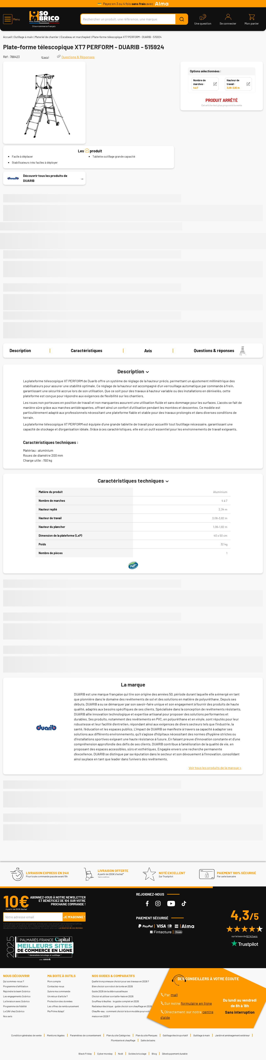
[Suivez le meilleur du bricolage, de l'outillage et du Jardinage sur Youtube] (171, 903)
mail (174, 994)
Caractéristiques (86, 350)
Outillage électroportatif (175, 1035)
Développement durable (174, 1053)
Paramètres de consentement (85, 1035)
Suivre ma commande (58, 991)
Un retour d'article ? (57, 996)
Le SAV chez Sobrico (14, 1011)
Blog (154, 1053)
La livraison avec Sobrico (16, 1001)
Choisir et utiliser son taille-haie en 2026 (112, 996)
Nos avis (7, 1016)
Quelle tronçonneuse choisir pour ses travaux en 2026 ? (120, 981)
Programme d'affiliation (15, 986)
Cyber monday (105, 1053)
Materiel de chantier (47, 37)
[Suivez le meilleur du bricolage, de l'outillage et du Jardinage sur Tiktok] (184, 903)
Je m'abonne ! (74, 917)
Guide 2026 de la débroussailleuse (110, 991)
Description (20, 350)
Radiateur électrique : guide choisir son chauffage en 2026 (122, 1006)
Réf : (6, 57)
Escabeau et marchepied (75, 37)
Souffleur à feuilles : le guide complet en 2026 (115, 1001)
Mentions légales (56, 1035)
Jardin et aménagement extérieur (232, 1035)
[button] (11, 19)
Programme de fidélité (15, 1006)
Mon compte (54, 981)
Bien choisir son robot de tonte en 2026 (112, 986)
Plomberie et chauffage (123, 1040)
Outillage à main (23, 37)
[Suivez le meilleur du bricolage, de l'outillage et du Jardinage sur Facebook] (147, 903)
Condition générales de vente (26, 1035)
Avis (148, 350)
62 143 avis (251, 936)
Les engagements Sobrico (17, 996)
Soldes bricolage (137, 1053)
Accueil (7, 37)
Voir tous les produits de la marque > (215, 768)
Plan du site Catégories (118, 1035)
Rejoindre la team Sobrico (16, 991)
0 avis (45, 57)
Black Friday (85, 1053)
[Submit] (181, 19)
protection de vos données (71, 928)
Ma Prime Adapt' (55, 1011)
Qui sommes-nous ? (13, 981)
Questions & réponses (214, 350)
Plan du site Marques (146, 1035)
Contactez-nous (55, 986)
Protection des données (60, 1001)
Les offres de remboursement (63, 1006)
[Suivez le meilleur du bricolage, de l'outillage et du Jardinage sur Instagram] (158, 903)
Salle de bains (148, 1040)
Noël (120, 1053)
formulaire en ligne (196, 1003)
